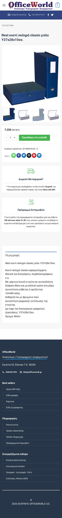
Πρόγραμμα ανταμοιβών (17, 443)
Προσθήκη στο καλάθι (34, 137)
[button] (4, 5)
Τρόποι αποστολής (15, 431)
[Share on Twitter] (24, 155)
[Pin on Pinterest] (34, 155)
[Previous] (8, 77)
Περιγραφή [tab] (12, 255)
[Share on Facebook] (18, 155)
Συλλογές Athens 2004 (17, 478)
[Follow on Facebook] (48, 15)
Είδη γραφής (12, 395)
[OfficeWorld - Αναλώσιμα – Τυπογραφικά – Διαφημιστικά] (30, 5)
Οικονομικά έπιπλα (15, 466)
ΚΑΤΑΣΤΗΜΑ (8, 25)
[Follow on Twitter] (52, 15)
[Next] (54, 77)
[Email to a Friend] (29, 155)
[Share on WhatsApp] (13, 155)
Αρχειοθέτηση (13, 389)
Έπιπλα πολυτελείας (16, 460)
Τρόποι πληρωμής (14, 437)
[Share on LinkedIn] (39, 155)
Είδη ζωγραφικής (14, 407)
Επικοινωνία (12, 425)
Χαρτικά (10, 401)
